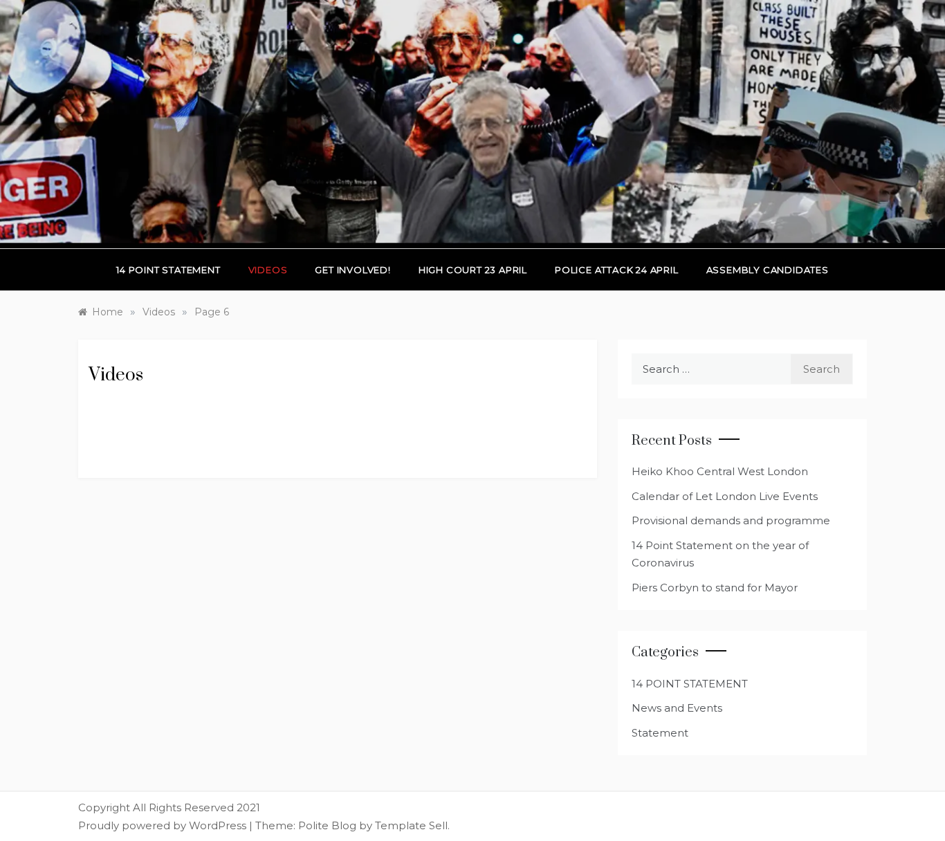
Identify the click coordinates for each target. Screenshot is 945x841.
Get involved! (352, 269)
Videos (268, 269)
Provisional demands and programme (731, 520)
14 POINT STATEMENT (690, 683)
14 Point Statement (168, 269)
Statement (660, 732)
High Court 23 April (473, 269)
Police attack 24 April (617, 269)
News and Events (677, 707)
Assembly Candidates (767, 269)
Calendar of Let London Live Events (725, 496)
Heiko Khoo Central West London (720, 471)
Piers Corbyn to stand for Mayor (715, 587)
